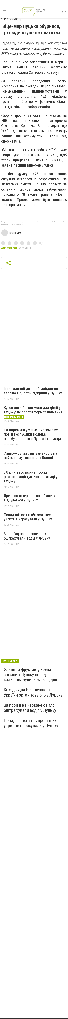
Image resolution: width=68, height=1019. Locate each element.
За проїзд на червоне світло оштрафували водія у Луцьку (27, 536)
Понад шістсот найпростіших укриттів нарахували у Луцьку (28, 517)
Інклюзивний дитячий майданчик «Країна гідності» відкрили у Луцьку (33, 390)
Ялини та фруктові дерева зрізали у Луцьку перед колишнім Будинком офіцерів (30, 674)
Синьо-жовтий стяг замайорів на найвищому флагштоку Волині (30, 455)
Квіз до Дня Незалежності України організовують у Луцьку (33, 692)
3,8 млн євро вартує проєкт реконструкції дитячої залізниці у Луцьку (30, 476)
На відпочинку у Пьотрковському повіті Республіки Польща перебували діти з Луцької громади (32, 434)
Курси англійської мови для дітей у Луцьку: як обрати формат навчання (33, 409)
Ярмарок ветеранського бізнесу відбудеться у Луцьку (29, 497)
